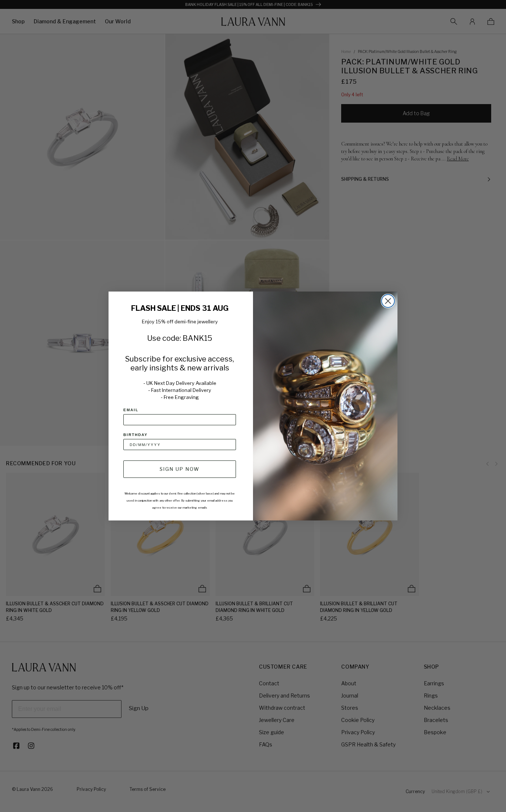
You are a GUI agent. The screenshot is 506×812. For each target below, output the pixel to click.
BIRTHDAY (135, 435)
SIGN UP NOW (180, 469)
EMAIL (131, 410)
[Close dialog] (388, 300)
